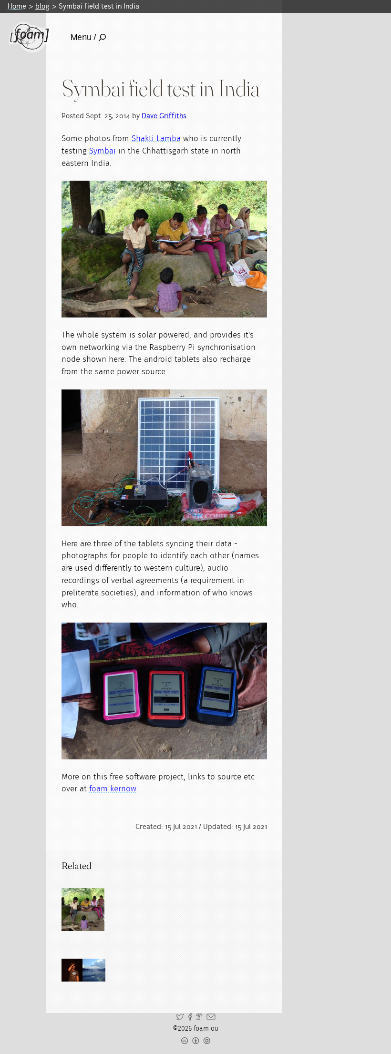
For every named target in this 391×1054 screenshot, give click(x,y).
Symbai (102, 151)
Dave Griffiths (164, 116)
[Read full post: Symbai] (83, 909)
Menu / (83, 37)
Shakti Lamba (156, 138)
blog (42, 6)
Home (17, 6)
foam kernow (112, 789)
